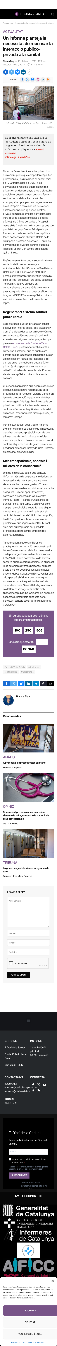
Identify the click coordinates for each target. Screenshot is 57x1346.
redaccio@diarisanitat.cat (18, 1091)
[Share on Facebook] (5, 72)
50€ (39, 630)
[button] (52, 1280)
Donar (28, 649)
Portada (6, 23)
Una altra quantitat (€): (22, 641)
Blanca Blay (8, 61)
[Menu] (5, 14)
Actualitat (13, 31)
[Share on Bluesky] (17, 72)
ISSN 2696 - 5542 (14, 1064)
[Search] (52, 14)
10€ (17, 630)
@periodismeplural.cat (25, 1087)
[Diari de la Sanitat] (30, 14)
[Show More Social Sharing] (29, 72)
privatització (33, 667)
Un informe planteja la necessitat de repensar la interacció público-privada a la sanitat (28, 46)
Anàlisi (9, 757)
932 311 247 (11, 1102)
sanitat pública (11, 672)
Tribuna (10, 863)
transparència (27, 672)
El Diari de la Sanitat (15, 1047)
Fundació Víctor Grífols (15, 667)
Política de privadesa (36, 1342)
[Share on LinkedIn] (23, 72)
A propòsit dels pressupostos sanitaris (24, 762)
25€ (28, 630)
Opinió (8, 806)
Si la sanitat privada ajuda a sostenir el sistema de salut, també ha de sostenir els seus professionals (26, 815)
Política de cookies (18, 1342)
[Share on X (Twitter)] (11, 72)
